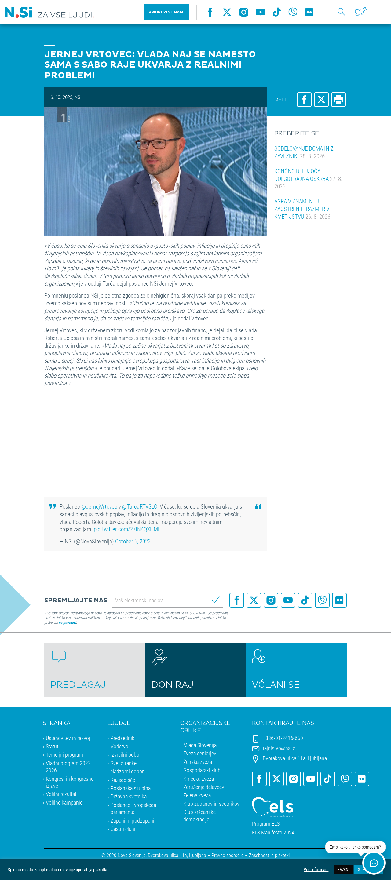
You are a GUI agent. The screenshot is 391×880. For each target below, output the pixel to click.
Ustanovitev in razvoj (68, 738)
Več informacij (316, 869)
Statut (52, 746)
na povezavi (67, 622)
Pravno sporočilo (227, 855)
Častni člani (123, 828)
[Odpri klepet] (374, 863)
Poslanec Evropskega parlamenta (133, 808)
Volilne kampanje (64, 802)
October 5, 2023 (133, 541)
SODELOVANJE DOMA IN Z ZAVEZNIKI (304, 152)
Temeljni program (64, 754)
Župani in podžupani (132, 820)
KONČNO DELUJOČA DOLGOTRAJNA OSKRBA (308, 178)
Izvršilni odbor (126, 754)
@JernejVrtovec (99, 506)
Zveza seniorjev (199, 753)
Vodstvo (119, 746)
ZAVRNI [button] (343, 869)
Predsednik (122, 738)
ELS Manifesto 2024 (273, 832)
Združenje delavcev (203, 787)
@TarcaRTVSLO (139, 506)
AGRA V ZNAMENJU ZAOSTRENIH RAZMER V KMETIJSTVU (302, 208)
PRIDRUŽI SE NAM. (166, 12)
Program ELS (266, 823)
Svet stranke (124, 763)
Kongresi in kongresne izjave (69, 782)
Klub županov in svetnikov (211, 803)
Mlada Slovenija (200, 745)
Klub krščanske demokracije (199, 815)
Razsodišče (123, 779)
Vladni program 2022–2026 (70, 766)
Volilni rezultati (62, 794)
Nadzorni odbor (127, 771)
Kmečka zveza (198, 778)
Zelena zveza (197, 795)
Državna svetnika (129, 796)
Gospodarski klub (202, 770)
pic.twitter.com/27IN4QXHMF (127, 529)
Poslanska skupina (131, 788)
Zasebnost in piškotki (269, 855)
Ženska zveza (197, 761)
